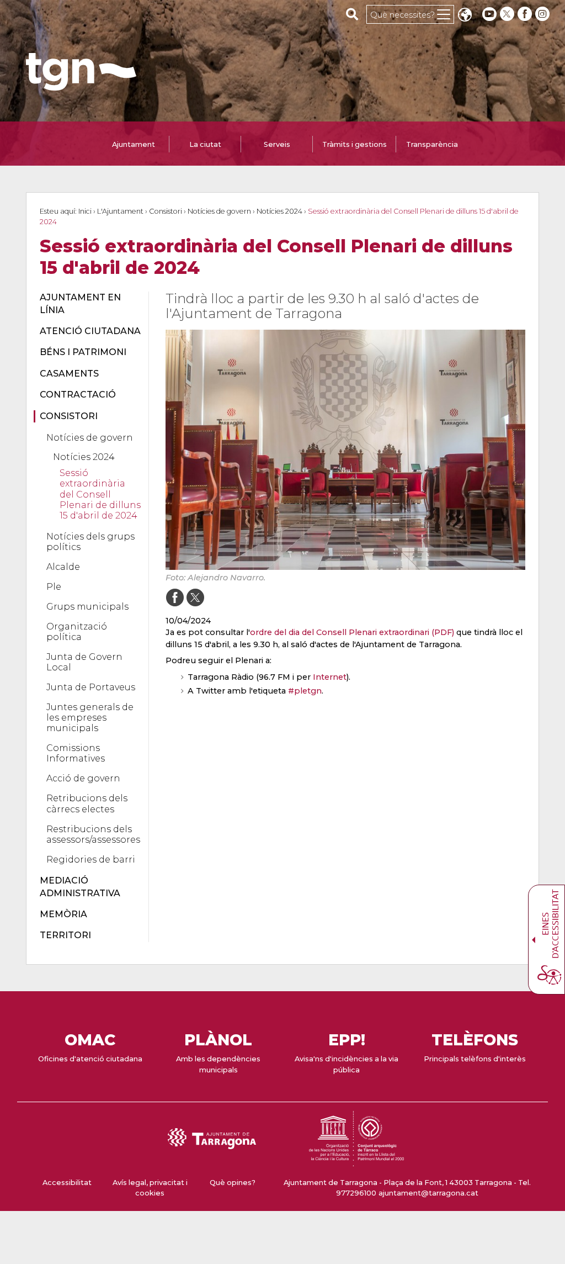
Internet (330, 677)
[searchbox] (352, 13)
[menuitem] (88, 304)
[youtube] (489, 14)
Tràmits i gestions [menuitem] (354, 144)
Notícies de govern (219, 211)
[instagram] (543, 14)
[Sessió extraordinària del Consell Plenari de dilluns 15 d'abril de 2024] (346, 450)
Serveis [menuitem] (277, 144)
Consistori (165, 211)
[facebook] (526, 14)
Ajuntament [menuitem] (133, 144)
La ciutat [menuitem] (205, 144)
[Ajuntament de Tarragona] (81, 85)
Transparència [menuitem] (432, 144)
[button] (464, 15)
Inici (85, 211)
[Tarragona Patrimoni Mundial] (356, 1161)
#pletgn (305, 691)
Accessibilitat (67, 1182)
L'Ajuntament (120, 211)
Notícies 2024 (279, 211)
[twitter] (508, 14)
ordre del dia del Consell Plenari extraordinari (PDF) (352, 632)
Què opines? (232, 1182)
